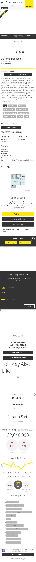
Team (10, 2)
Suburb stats (11, 127)
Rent (22, 2)
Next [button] (35, 394)
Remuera (18, 394)
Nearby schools (25, 243)
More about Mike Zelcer (18, 358)
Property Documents (18, 74)
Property (11, 243)
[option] (18, 181)
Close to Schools (9, 109)
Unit (26, 117)
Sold (18, 2)
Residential (13, 106)
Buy (14, 2)
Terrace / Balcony (9, 117)
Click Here (4, 8)
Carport (20, 117)
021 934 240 (21, 345)
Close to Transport (9, 113)
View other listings (18, 352)
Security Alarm (23, 113)
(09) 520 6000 (21, 347)
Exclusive (22, 106)
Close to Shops (22, 109)
